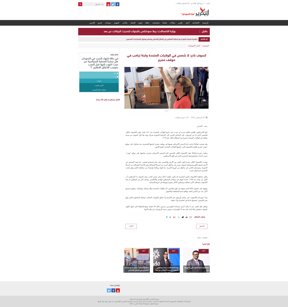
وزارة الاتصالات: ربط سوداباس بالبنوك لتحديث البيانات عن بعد (139, 31)
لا (115, 77)
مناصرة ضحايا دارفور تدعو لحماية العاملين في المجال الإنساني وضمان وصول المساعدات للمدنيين (161, 39)
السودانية (191, 46)
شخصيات (156, 23)
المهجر (116, 23)
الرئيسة (205, 23)
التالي (131, 226)
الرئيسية (205, 46)
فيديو (100, 23)
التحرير (92, 23)
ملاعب (124, 23)
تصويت (99, 81)
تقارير (180, 23)
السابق (201, 226)
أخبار (187, 23)
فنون (140, 23)
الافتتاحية (195, 23)
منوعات (108, 23)
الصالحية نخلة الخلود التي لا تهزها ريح (196, 269)
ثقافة (147, 23)
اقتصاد (132, 23)
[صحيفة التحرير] (195, 11)
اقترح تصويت (99, 85)
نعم (115, 73)
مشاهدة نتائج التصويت (99, 90)
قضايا (164, 23)
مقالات (172, 23)
